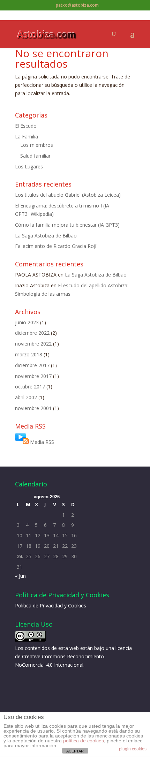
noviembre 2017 (33, 376)
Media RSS (42, 442)
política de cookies (83, 740)
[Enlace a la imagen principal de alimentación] (22, 442)
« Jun (20, 576)
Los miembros (36, 145)
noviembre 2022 (33, 343)
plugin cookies (133, 749)
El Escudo (26, 125)
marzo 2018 (28, 354)
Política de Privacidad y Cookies (50, 605)
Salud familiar (35, 155)
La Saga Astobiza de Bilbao (46, 235)
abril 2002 (26, 397)
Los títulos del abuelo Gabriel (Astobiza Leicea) (68, 194)
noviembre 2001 (33, 408)
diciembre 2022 (32, 333)
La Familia (26, 136)
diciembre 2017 (32, 365)
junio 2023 (27, 322)
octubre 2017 (30, 386)
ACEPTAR (75, 751)
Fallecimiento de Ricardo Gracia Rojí (55, 246)
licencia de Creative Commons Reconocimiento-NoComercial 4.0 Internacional (73, 656)
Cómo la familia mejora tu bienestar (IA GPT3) (67, 224)
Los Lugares (29, 166)
